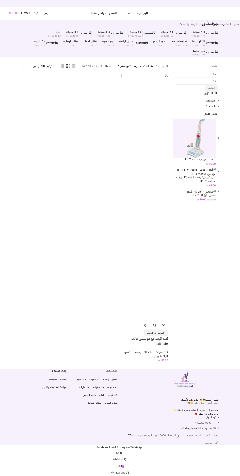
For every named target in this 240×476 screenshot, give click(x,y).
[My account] (46, 13)
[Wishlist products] (36, 13)
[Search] (41, 13)
